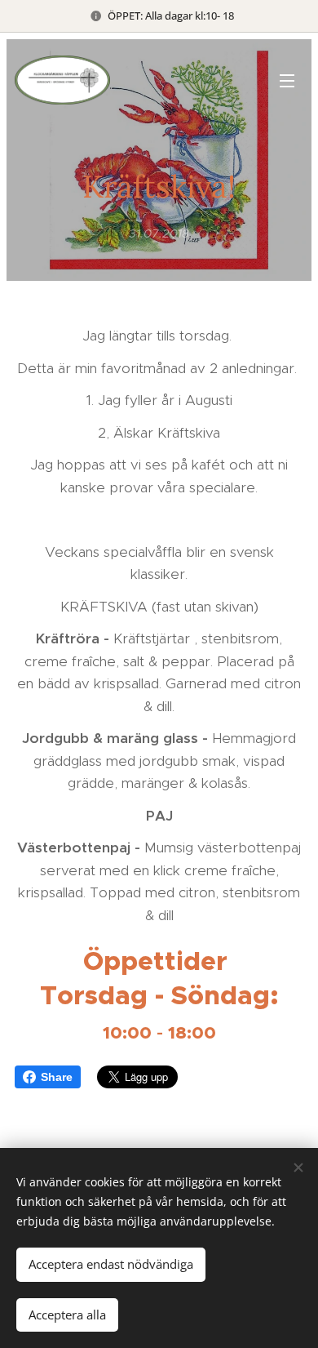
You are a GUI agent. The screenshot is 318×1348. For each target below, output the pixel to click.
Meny (287, 80)
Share (57, 1076)
